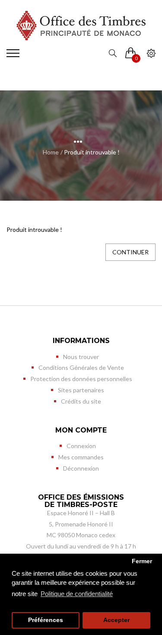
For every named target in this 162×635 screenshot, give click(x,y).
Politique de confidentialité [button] (77, 593)
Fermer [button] (142, 561)
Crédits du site (81, 401)
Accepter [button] (116, 620)
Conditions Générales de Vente (81, 367)
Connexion (81, 445)
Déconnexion (81, 468)
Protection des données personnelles (81, 378)
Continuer (130, 252)
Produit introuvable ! (92, 152)
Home (51, 152)
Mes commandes (81, 457)
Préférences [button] (45, 620)
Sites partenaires (81, 390)
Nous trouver (81, 356)
